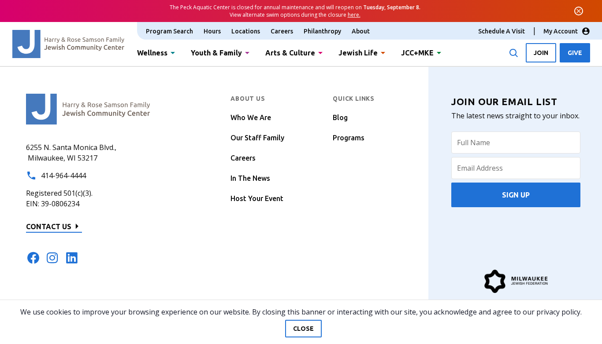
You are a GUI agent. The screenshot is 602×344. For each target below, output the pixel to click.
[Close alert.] (578, 11)
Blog (340, 117)
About (361, 31)
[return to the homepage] (88, 108)
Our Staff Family (257, 138)
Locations (245, 31)
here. (354, 14)
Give (575, 52)
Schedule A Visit (501, 31)
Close (303, 328)
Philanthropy (322, 31)
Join (541, 52)
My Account (560, 31)
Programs (348, 138)
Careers (282, 31)
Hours (212, 31)
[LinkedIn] (72, 258)
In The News (250, 178)
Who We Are (250, 117)
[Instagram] (52, 258)
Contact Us (48, 227)
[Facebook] (33, 258)
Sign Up (516, 195)
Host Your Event (256, 198)
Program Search (169, 31)
